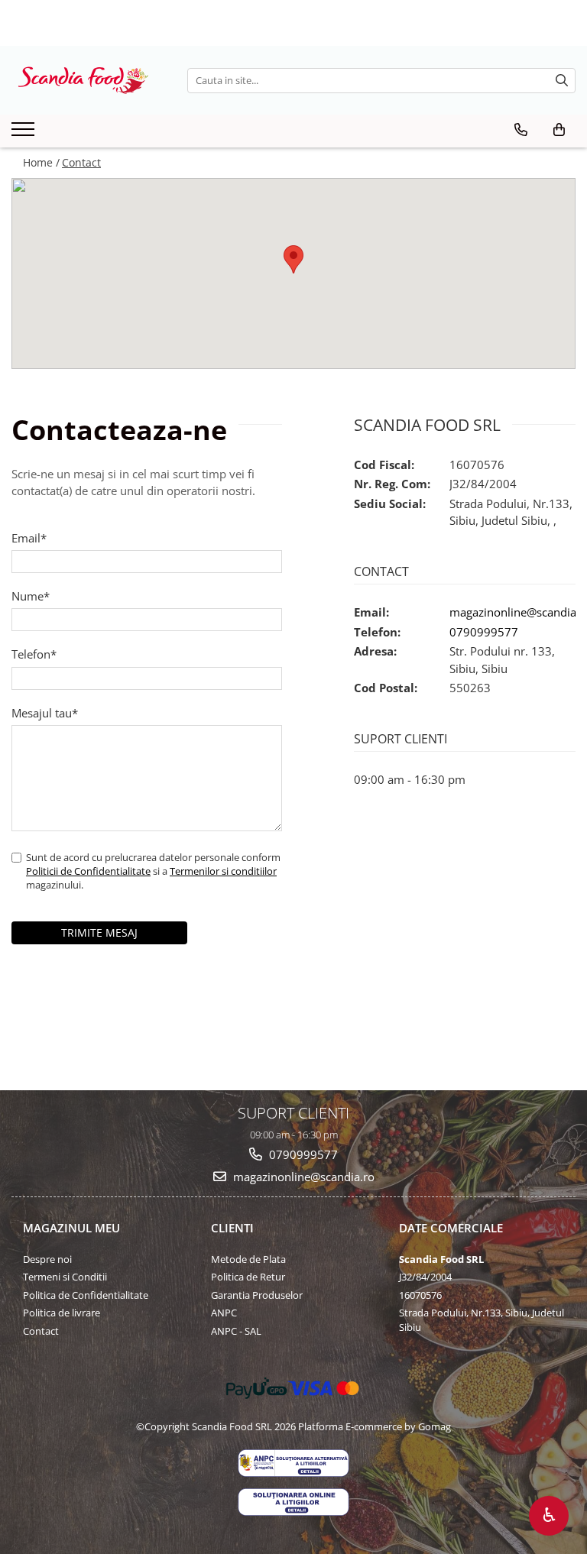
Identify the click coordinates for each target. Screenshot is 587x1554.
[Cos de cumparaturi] (559, 130)
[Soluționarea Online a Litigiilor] (293, 1502)
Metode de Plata (248, 1259)
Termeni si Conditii (65, 1277)
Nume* (30, 596)
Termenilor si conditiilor (223, 871)
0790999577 (483, 631)
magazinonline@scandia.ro (302, 1176)
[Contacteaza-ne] (521, 130)
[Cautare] (562, 80)
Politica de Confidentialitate (85, 1295)
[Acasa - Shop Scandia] (87, 80)
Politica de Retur (248, 1277)
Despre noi (47, 1259)
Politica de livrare (61, 1312)
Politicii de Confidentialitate (88, 871)
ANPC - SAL (236, 1331)
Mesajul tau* (44, 712)
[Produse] (24, 133)
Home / (41, 162)
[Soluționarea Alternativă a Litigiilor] (293, 1463)
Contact (81, 162)
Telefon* (34, 654)
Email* (29, 538)
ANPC (224, 1312)
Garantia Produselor (257, 1295)
